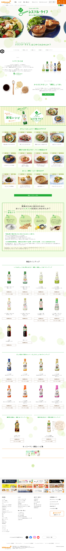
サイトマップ (57, 543)
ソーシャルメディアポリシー (39, 543)
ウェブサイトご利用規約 (10, 543)
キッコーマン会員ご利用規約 (49, 543)
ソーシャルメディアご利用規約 (28, 543)
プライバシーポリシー (19, 543)
